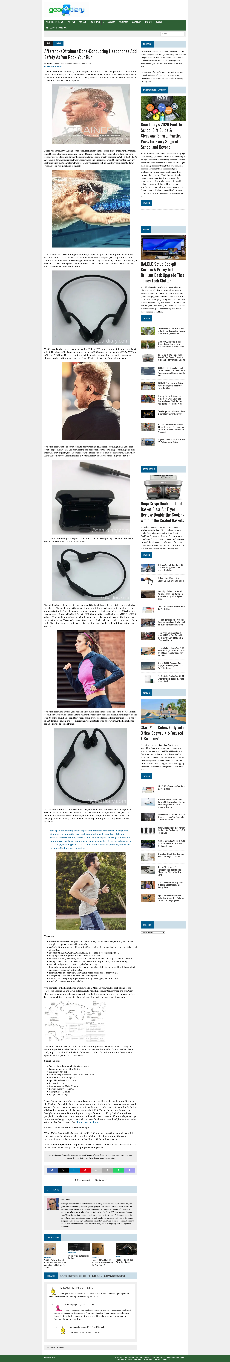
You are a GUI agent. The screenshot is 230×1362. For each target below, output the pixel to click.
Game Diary (136, 22)
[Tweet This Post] (63, 1170)
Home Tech (71, 22)
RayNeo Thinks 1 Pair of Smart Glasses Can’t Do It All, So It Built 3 (171, 579)
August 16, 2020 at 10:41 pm (82, 1288)
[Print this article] (107, 1170)
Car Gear (82, 22)
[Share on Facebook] (52, 1170)
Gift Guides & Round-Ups (56, 27)
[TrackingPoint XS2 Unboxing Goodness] (79, 1249)
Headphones (66, 63)
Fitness (57, 63)
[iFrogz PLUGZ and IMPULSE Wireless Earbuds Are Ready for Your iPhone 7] (98, 1253)
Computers (123, 22)
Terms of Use (148, 1360)
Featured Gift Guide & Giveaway (154, 90)
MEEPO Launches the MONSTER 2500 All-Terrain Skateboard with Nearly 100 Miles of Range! (171, 843)
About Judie (119, 1357)
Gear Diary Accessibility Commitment (130, 1360)
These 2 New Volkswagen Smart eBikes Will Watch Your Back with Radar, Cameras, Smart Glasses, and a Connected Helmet (171, 636)
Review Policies (145, 1357)
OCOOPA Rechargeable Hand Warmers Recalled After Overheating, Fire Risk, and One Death (172, 830)
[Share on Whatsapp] (118, 1170)
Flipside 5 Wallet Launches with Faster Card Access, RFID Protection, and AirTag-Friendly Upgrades (171, 898)
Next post (99, 1180)
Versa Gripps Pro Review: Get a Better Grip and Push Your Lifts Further (172, 412)
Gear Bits (72, 1253)
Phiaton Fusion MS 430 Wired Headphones (124, 1261)
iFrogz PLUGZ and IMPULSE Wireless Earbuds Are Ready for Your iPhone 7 (102, 1262)
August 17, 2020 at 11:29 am (83, 1304)
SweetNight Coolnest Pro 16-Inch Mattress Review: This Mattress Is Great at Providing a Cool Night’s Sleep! (170, 595)
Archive (157, 1360)
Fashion (159, 22)
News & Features (149, 469)
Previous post (83, 1180)
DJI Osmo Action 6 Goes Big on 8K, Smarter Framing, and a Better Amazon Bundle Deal (170, 567)
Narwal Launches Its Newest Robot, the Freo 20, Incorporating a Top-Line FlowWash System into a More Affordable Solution (171, 803)
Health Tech (95, 22)
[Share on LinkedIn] (74, 1170)
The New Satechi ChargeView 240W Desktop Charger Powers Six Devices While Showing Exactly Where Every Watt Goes (171, 652)
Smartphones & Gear (54, 22)
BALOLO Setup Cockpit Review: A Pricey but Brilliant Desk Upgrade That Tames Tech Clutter (162, 272)
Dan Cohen (57, 67)
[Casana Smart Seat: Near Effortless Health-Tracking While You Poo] (148, 859)
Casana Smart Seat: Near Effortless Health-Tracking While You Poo (171, 855)
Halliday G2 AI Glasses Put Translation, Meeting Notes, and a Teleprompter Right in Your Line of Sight (170, 871)
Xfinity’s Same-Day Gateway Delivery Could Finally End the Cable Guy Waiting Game (171, 885)
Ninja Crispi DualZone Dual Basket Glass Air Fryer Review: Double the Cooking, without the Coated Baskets (171, 357)
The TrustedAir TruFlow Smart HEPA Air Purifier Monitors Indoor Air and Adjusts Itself (171, 679)
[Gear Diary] (66, 9)
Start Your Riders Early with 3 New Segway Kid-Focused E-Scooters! (162, 733)
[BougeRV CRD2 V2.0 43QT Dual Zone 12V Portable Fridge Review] (148, 445)
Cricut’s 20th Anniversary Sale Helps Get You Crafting (171, 608)
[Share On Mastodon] (129, 1170)
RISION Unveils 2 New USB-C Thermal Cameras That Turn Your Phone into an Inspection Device (171, 817)
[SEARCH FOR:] (172, 33)
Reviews (47, 1257)
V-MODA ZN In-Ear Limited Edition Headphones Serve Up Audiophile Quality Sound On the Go (55, 1264)
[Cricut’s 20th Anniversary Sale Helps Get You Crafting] (148, 611)
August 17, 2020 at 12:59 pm (92, 1326)
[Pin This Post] (85, 1170)
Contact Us (166, 1360)
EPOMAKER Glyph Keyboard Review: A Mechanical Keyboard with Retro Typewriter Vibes (171, 386)
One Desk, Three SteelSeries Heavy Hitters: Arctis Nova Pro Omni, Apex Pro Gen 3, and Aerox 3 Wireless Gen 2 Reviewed (171, 428)
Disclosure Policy (159, 1357)
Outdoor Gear (109, 22)
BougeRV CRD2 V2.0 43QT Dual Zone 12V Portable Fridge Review (171, 441)
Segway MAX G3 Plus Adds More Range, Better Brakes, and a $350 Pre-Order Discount (170, 666)
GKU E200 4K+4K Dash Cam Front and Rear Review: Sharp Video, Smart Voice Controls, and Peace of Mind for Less (171, 372)
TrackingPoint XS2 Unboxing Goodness (78, 1257)
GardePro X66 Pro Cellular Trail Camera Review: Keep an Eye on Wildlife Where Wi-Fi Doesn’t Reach (171, 344)
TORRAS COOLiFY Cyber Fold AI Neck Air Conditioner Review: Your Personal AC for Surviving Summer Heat (171, 331)
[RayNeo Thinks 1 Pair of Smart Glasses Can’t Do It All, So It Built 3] (148, 583)
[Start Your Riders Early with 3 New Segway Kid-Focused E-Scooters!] (163, 722)
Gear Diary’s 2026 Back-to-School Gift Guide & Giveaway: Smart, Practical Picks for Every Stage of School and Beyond (162, 135)
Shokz (89, 63)
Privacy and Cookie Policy (175, 1357)
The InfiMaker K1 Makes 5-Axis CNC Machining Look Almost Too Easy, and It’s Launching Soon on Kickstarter (171, 622)
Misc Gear (148, 22)
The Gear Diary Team (131, 1357)
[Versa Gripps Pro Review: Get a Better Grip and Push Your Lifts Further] (148, 416)
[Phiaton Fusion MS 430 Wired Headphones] (126, 1253)
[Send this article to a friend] (96, 1170)
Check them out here (87, 1122)
